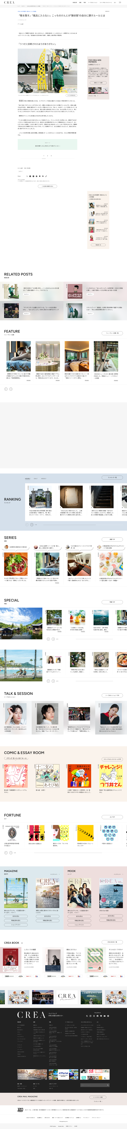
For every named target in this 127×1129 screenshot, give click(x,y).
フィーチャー (20, 1049)
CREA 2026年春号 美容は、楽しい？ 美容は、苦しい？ (55, 1033)
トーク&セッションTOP (69, 1025)
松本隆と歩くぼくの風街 (70, 1033)
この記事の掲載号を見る (47, 186)
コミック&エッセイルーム (106, 2)
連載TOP (35, 1025)
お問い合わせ (47, 1117)
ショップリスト (16, 925)
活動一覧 (51, 1088)
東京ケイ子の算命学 (101, 1034)
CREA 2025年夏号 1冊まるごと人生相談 (27, 11)
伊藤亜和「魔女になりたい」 (86, 1027)
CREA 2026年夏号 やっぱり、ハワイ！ (53, 1028)
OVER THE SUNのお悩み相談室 (71, 1035)
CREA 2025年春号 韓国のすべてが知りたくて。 (55, 1049)
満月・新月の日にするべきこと (103, 1039)
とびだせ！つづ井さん (85, 1032)
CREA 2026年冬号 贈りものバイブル (53, 1037)
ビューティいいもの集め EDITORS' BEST (38, 1049)
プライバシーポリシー (96, 1117)
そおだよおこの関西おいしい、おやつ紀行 (39, 1041)
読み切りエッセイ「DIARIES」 (87, 1029)
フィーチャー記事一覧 (112, 333)
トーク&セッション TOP (112, 695)
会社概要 (39, 1117)
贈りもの (19, 1027)
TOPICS (19, 1054)
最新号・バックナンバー (22, 1086)
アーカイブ (19, 1047)
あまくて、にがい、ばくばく (86, 1039)
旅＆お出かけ (20, 1029)
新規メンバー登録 (98, 82)
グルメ (18, 1032)
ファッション (20, 1041)
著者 (34, 1088)
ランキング (19, 1045)
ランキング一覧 (112, 477)
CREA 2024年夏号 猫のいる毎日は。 (53, 1060)
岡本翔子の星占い (100, 1027)
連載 (80, 2)
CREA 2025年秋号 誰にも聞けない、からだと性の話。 (55, 1041)
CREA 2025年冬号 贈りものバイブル (53, 1053)
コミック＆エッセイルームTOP (112, 759)
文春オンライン (69, 1126)
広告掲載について (68, 1117)
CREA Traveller (53, 1126)
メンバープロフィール (53, 1086)
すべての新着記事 (20, 1025)
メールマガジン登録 (98, 1097)
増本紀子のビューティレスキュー (39, 1056)
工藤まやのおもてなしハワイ (39, 1035)
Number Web (61, 1126)
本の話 (75, 1126)
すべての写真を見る (71, 95)
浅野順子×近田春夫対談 (69, 1031)
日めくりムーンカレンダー (102, 1036)
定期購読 (78, 1117)
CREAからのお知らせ (21, 1056)
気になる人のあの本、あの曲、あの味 (71, 1028)
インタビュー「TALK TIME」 (86, 1036)
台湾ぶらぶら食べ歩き (37, 1027)
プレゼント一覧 (92, 95)
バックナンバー (54, 874)
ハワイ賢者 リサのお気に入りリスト (39, 1033)
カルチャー (21, 171)
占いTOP (112, 817)
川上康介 (22, 24)
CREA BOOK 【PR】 (21, 1088)
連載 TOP (112, 539)
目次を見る (16, 916)
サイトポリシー (86, 1117)
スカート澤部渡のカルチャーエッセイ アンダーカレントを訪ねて (87, 1043)
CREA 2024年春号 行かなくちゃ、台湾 (53, 1064)
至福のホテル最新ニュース (38, 1038)
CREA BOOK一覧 (112, 942)
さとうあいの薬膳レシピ (38, 1044)
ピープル (35, 1086)
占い (115, 2)
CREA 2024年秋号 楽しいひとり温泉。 (53, 1057)
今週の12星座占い (100, 1032)
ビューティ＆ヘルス (21, 1039)
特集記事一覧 (98, 245)
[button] (6, 389)
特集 (85, 2)
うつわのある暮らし (37, 1046)
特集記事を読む (16, 920)
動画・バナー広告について (57, 1117)
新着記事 (75, 2)
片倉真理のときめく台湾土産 (39, 1029)
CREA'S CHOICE (20, 1051)
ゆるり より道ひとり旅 (85, 1046)
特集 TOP (112, 602)
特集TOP (51, 1025)
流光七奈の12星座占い (101, 1029)
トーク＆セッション (92, 2)
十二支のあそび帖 (84, 1034)
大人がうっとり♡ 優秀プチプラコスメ (39, 1053)
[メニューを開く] (120, 2)
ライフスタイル (20, 1036)
